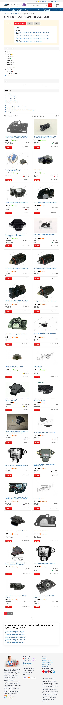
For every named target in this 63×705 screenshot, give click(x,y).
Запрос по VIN (26, 665)
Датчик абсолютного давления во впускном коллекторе (20, 110)
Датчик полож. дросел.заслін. (41, 530)
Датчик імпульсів (38, 169)
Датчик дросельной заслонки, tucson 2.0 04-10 (45, 333)
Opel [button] (29, 23)
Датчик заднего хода (10, 100)
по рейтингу (15, 115)
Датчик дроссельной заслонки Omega (15, 639)
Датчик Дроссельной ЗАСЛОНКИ (14, 366)
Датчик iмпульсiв (38, 366)
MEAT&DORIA (11, 62)
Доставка (44, 1)
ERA (8, 58)
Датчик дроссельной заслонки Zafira (14, 642)
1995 (34, 38)
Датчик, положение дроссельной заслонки (16, 202)
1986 (31, 41)
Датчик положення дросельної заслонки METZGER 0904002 (44, 465)
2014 (31, 32)
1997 (41, 38)
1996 (37, 38)
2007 (41, 35)
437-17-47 (17, 4)
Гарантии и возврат (47, 662)
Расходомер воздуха (10, 96)
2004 (31, 35)
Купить (8, 147)
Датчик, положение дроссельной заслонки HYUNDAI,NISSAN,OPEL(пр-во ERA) (16, 432)
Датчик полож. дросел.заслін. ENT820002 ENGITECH (44, 596)
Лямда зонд (8, 94)
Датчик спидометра (39, 498)
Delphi (9, 56)
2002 (24, 35)
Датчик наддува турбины (11, 98)
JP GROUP (10, 60)
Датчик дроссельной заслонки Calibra (15, 633)
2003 (27, 35)
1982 (17, 41)
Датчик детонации (10, 108)
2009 (47, 35)
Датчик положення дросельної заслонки (16, 334)
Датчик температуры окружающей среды (16, 106)
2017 (41, 32)
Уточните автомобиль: (8, 23)
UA (40, 1)
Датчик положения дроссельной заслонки (16, 465)
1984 (24, 41)
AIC (8, 52)
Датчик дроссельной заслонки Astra (14, 631)
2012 (24, 32)
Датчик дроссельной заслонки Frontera (15, 636)
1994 (31, 38)
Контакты (51, 1)
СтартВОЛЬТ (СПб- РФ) (13, 73)
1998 (44, 38)
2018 (44, 32)
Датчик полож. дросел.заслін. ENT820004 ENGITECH (16, 596)
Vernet (9, 71)
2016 (37, 32)
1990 (17, 38)
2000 (17, 35)
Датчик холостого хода (11, 102)
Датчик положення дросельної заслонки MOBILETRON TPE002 (44, 399)
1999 (47, 38)
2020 (17, 29)
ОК (44, 85)
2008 (44, 35)
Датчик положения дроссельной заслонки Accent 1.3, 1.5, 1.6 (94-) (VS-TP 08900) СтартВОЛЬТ (16, 235)
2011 (20, 32)
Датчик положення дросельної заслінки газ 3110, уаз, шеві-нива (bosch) (16, 169)
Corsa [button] (37, 23)
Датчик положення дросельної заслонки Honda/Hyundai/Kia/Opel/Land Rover (16, 563)
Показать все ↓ (9, 76)
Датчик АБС (8, 104)
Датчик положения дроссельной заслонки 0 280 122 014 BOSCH (17, 399)
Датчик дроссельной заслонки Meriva (15, 637)
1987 (34, 41)
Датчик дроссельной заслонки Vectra (14, 641)
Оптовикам (45, 666)
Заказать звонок (27, 662)
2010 (17, 32)
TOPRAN (9, 69)
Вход (57, 1)
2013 (27, 32)
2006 (37, 35)
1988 (37, 41)
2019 (47, 32)
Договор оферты (46, 664)
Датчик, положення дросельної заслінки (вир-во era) (44, 235)
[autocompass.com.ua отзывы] (10, 696)
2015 (34, 32)
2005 (34, 35)
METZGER (10, 64)
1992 (24, 38)
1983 (20, 41)
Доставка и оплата (47, 660)
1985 (27, 41)
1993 (27, 38)
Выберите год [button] (19, 23)
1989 (41, 41)
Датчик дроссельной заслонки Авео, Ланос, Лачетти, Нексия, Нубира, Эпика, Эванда (16, 136)
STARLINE (10, 67)
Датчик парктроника (10, 112)
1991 (20, 38)
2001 (20, 35)
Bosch (9, 54)
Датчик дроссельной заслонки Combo (15, 634)
